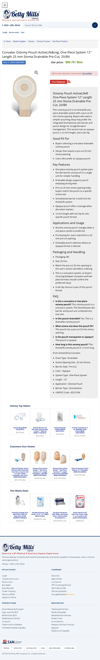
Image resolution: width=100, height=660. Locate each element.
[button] (3, 95)
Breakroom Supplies (60, 630)
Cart (22, 32)
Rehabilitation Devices (61, 615)
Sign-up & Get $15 (10, 612)
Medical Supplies (58, 612)
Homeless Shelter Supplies (14, 627)
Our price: (57, 62)
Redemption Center (11, 618)
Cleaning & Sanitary (59, 609)
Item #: (6, 62)
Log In (4, 32)
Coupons (6, 621)
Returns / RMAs (8, 594)
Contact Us (56, 582)
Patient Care (56, 618)
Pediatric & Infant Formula (62, 624)
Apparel (54, 627)
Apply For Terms (9, 597)
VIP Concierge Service (61, 585)
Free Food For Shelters (12, 624)
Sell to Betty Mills (58, 588)
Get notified (87, 73)
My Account (14, 32)
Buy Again (6, 585)
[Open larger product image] (24, 95)
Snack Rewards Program (13, 609)
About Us (55, 575)
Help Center (56, 579)
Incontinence (57, 621)
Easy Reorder (8, 588)
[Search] (95, 25)
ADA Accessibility (59, 591)
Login (4, 575)
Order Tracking (8, 591)
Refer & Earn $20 (9, 615)
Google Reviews (62, 594)
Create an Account (10, 579)
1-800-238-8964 (11, 25)
